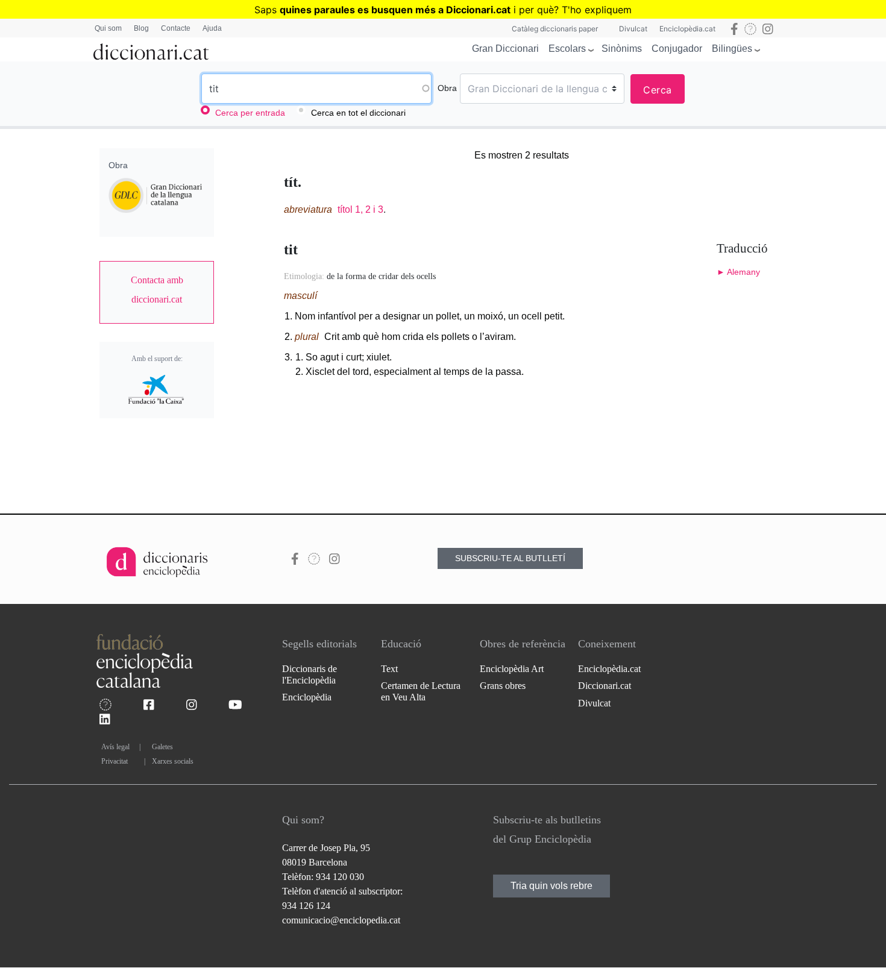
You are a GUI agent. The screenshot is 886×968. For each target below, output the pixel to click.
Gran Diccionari (505, 48)
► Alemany (738, 272)
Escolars (567, 48)
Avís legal (115, 747)
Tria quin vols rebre (551, 886)
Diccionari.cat (604, 685)
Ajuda (212, 28)
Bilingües (732, 48)
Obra (447, 88)
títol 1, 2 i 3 (360, 209)
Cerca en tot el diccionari (358, 113)
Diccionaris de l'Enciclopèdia (309, 674)
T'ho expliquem (597, 10)
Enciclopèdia (306, 697)
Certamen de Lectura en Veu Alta (420, 691)
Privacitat (114, 761)
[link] (156, 290)
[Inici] (151, 49)
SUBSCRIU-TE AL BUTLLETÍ (510, 558)
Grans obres (503, 685)
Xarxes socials (172, 761)
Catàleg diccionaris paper (555, 28)
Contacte (175, 28)
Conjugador (677, 48)
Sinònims (622, 48)
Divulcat (633, 28)
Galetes (162, 747)
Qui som (108, 28)
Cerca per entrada (250, 113)
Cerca (657, 90)
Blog (141, 28)
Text (389, 669)
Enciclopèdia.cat (687, 28)
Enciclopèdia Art (512, 669)
